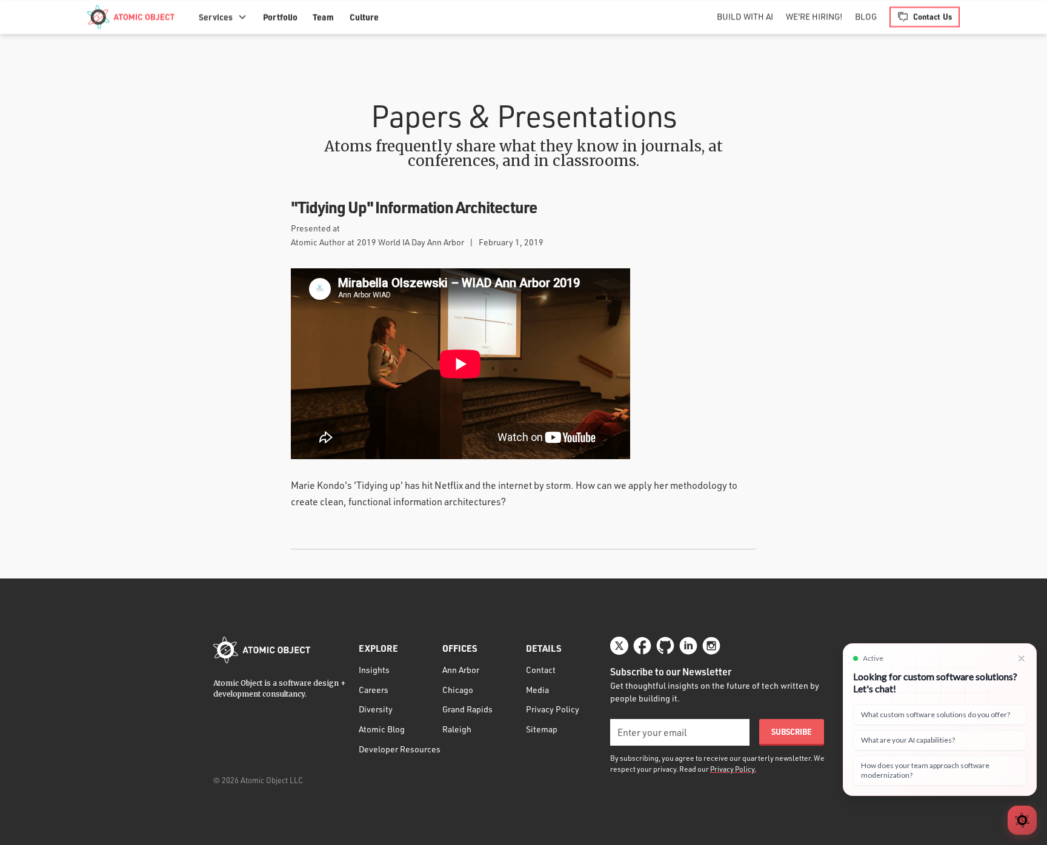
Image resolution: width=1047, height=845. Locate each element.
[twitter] (619, 646)
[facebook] (642, 646)
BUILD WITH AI (745, 17)
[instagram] (711, 646)
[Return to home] (261, 650)
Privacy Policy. (733, 769)
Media (537, 689)
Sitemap (541, 729)
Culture (364, 17)
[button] (223, 17)
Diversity (376, 709)
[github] (665, 646)
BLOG (866, 17)
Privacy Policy (552, 709)
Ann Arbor (460, 669)
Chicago (457, 689)
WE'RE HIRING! (814, 17)
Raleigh (456, 729)
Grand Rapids (467, 709)
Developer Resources (399, 749)
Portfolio (280, 17)
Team (323, 17)
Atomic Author (318, 242)
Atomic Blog (382, 729)
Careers (373, 689)
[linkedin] (688, 646)
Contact (541, 669)
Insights (374, 669)
